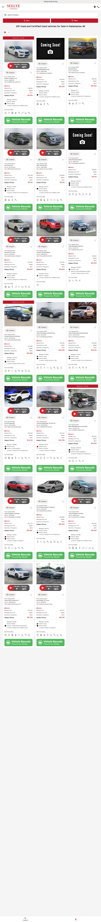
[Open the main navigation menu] (3, 6)
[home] (13, 7)
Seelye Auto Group (50, 2)
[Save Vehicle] (31, 72)
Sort (27, 20)
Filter (76, 20)
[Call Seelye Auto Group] (98, 7)
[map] (95, 7)
